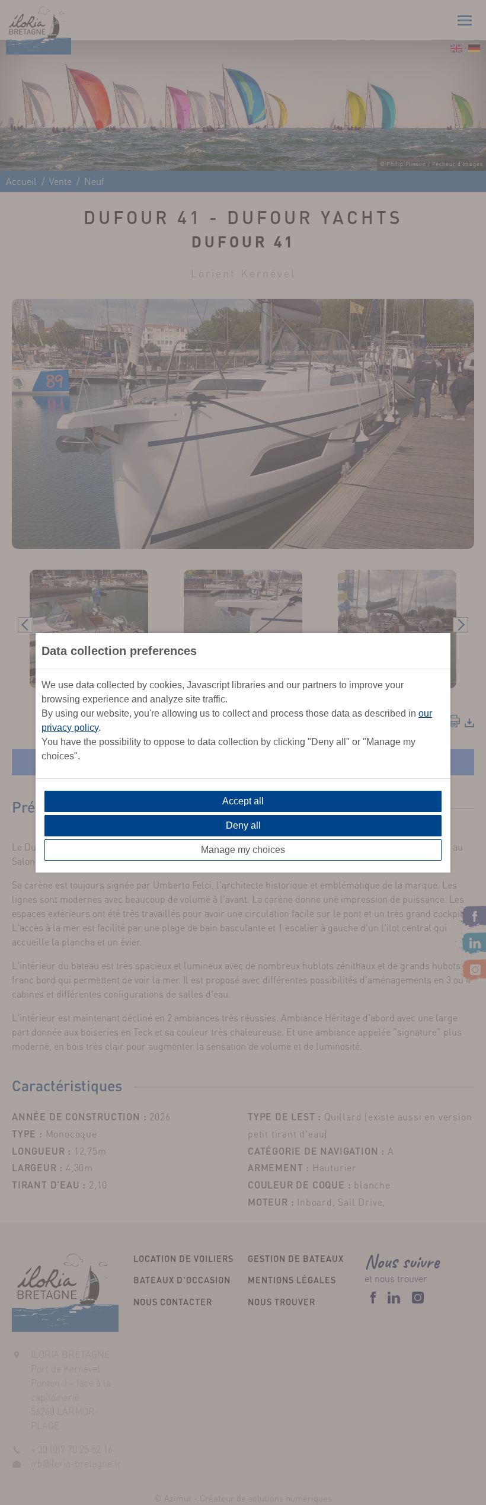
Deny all (243, 825)
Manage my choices (243, 850)
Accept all (243, 801)
